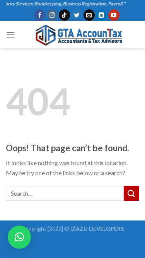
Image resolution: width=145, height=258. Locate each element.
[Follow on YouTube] (113, 15)
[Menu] (10, 34)
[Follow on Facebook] (39, 15)
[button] (19, 237)
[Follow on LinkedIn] (101, 15)
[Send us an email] (89, 15)
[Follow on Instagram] (52, 15)
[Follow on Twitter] (76, 15)
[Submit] (131, 193)
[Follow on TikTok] (64, 15)
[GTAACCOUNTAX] (77, 34)
